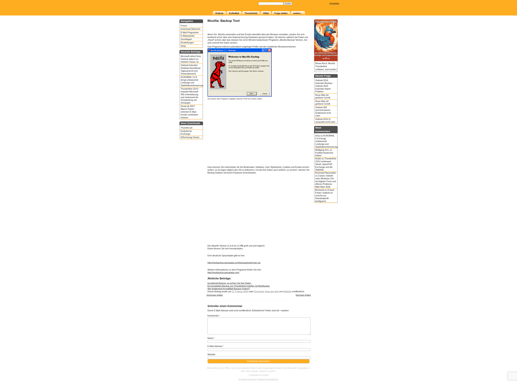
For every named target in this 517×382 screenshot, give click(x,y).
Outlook (219, 13)
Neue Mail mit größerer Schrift (322, 96)
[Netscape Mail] (303, 31)
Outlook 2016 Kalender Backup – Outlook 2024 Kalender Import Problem (324, 86)
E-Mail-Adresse (215, 346)
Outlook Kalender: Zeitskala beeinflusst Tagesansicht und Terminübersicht (190, 69)
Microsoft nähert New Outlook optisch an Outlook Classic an (191, 59)
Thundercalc (187, 128)
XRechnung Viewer (190, 137)
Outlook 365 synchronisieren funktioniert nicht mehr (323, 111)
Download (259, 291)
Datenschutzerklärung (267, 379)
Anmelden (334, 3)
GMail (266, 13)
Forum (184, 26)
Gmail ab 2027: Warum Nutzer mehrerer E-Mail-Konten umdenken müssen (189, 112)
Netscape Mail (272, 291)
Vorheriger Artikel (214, 295)
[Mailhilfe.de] (194, 7)
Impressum (251, 379)
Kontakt (242, 379)
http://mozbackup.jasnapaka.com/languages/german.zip (234, 263)
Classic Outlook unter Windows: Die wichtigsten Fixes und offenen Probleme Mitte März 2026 (325, 181)
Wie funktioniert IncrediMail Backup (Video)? (228, 289)
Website (211, 354)
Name (211, 338)
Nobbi (318, 158)
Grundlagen (186, 39)
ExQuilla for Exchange (186, 132)
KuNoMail (234, 13)
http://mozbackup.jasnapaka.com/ (223, 272)
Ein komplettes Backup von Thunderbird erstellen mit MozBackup (238, 286)
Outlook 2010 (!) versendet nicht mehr (325, 120)
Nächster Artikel (303, 295)
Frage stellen (281, 13)
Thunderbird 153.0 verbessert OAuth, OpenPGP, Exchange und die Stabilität (325, 164)
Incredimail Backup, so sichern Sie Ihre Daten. (229, 283)
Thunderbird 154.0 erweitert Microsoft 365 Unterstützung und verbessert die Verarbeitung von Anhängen (189, 96)
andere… (298, 13)
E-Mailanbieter (188, 36)
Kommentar (213, 316)
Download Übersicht (190, 29)
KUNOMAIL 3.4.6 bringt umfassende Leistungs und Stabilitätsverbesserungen (192, 81)
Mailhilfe (287, 291)
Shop (183, 46)
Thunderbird (251, 13)
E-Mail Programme (190, 32)
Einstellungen (187, 42)
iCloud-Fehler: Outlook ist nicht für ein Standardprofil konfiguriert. (324, 195)
